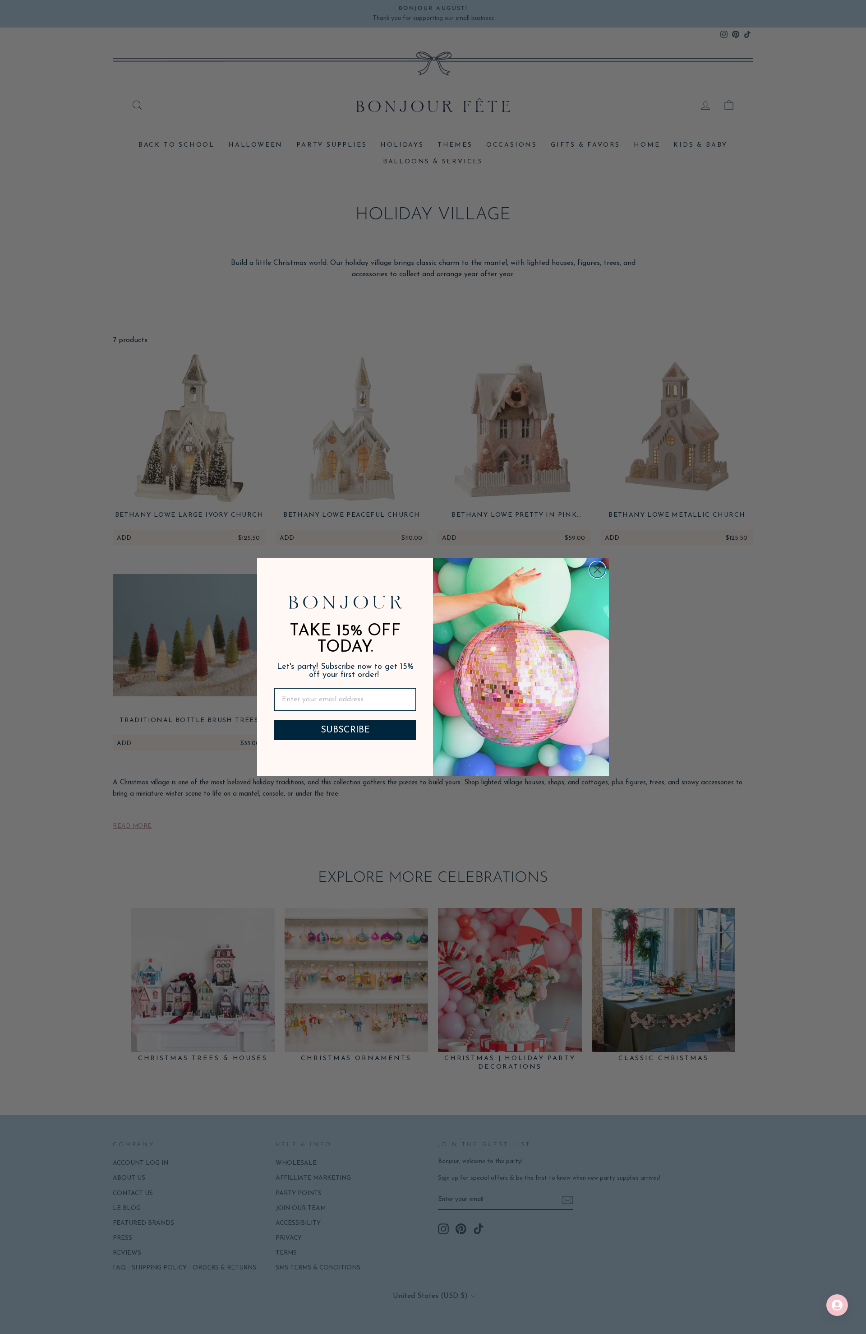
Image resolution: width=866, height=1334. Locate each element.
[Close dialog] (597, 570)
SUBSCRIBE (345, 730)
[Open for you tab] (837, 1305)
